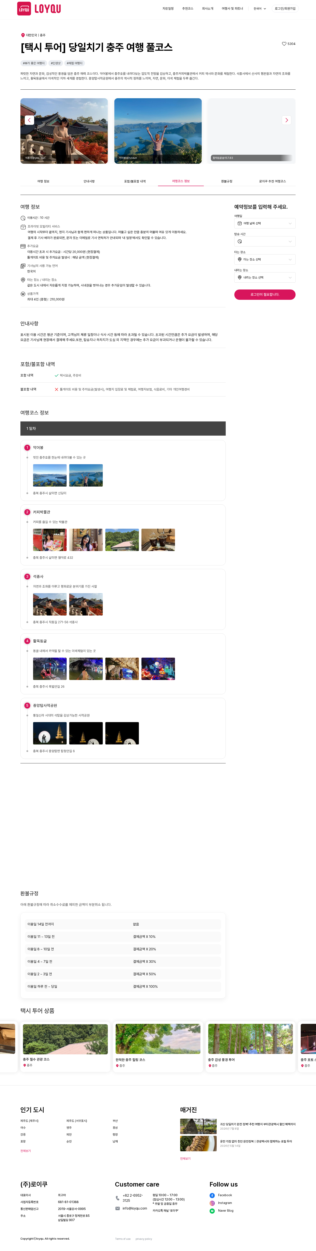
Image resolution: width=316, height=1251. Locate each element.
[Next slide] (286, 120)
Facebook (225, 1195)
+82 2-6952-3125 (133, 1198)
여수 (23, 1127)
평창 (115, 1134)
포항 (23, 1141)
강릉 (23, 1134)
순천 (69, 1141)
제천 (69, 1134)
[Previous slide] (29, 120)
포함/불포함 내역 (135, 181)
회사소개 (207, 9)
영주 (69, 1127)
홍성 (115, 1127)
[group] (65, 1047)
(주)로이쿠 (34, 1184)
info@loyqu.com (135, 1208)
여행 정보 (43, 181)
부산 (115, 1120)
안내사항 (89, 181)
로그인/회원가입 (285, 9)
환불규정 (226, 181)
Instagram (225, 1203)
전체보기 (185, 1158)
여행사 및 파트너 (232, 9)
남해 (115, 1141)
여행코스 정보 (181, 181)
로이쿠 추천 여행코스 (272, 181)
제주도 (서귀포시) (76, 1120)
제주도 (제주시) (29, 1120)
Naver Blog (225, 1210)
